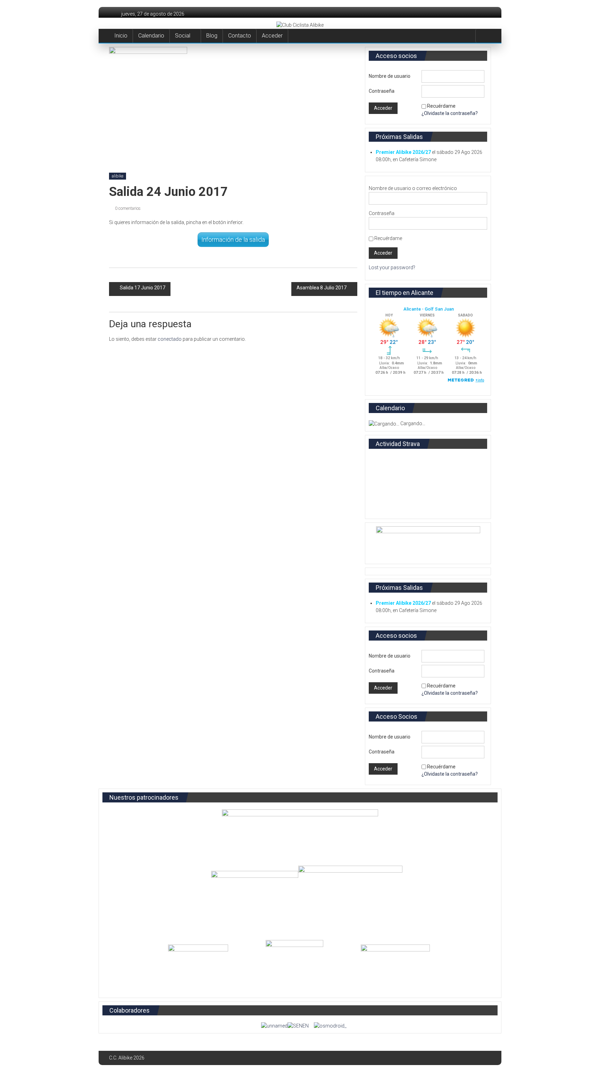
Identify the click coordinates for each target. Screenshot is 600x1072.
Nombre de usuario (389, 76)
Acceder (272, 35)
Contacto (239, 35)
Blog (211, 35)
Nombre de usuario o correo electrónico (413, 188)
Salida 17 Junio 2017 (142, 287)
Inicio (120, 35)
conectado (170, 339)
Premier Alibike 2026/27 (403, 152)
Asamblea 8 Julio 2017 (322, 287)
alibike (117, 176)
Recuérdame (441, 106)
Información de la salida (233, 239)
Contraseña (381, 91)
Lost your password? (392, 267)
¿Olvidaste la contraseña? (450, 113)
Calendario (151, 35)
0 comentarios (127, 208)
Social (182, 35)
